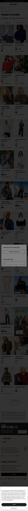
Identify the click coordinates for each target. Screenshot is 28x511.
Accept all (14, 504)
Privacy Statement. (10, 500)
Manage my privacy (14, 508)
